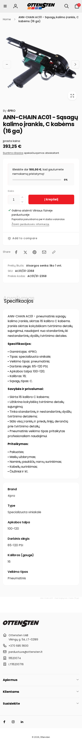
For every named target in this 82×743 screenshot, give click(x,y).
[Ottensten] (21, 626)
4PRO (9, 111)
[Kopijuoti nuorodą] (54, 252)
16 (9, 561)
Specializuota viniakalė (24, 512)
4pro (11, 495)
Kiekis (11, 191)
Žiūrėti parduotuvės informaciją (30, 224)
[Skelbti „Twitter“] (25, 252)
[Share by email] (44, 252)
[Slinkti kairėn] (7, 64)
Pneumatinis (17, 578)
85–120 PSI (15, 545)
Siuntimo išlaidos (13, 153)
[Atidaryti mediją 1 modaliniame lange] (41, 64)
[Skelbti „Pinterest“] (34, 252)
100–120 (13, 528)
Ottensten (45, 737)
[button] (5, 6)
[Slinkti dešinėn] (75, 64)
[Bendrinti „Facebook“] (16, 252)
